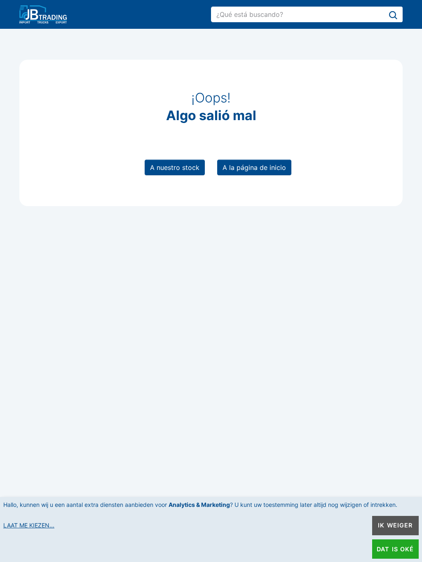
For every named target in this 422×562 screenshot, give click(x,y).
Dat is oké (395, 549)
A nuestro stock (174, 167)
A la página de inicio (254, 167)
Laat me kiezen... (28, 525)
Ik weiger (395, 525)
